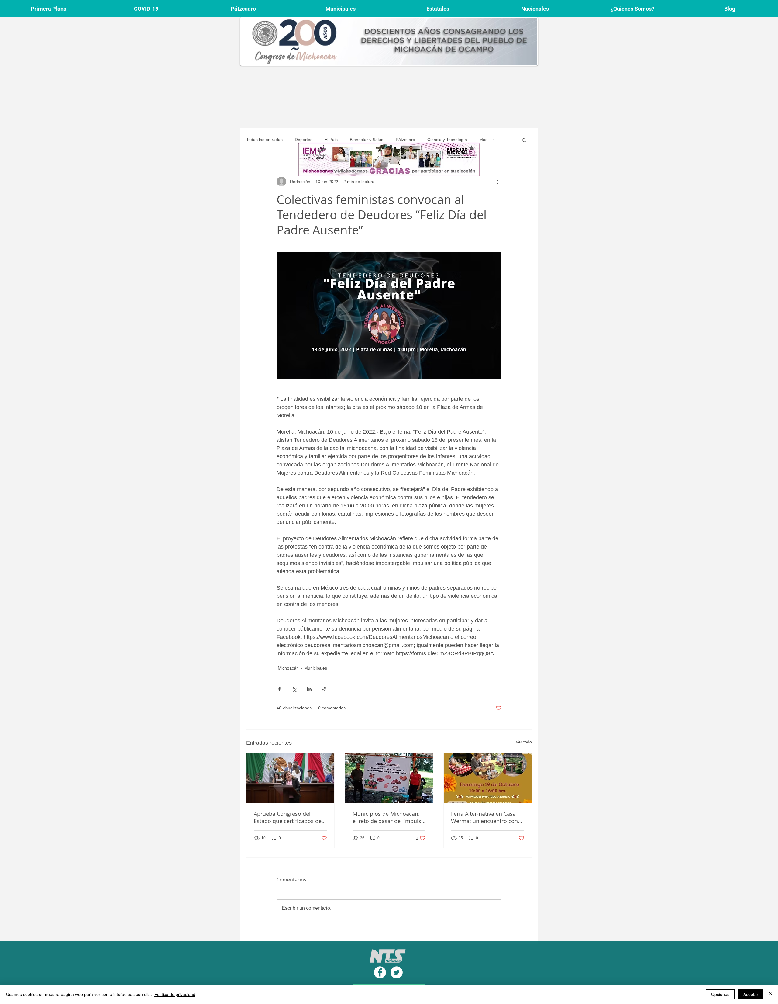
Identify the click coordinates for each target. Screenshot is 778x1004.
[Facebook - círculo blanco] (380, 972)
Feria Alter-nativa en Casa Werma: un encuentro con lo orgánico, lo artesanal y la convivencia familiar (487, 817)
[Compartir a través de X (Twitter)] (294, 689)
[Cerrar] (770, 994)
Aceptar (750, 994)
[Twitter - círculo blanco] (397, 972)
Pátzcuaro (405, 139)
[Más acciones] (497, 181)
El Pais (331, 139)
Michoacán (288, 668)
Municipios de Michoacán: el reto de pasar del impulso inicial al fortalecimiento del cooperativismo (389, 817)
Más (483, 139)
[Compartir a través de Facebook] (279, 689)
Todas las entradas (264, 139)
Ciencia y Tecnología (447, 139)
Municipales (315, 668)
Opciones (720, 994)
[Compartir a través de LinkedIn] (309, 689)
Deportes (303, 139)
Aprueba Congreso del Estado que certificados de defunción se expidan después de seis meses (288, 817)
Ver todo (524, 741)
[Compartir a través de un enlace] (324, 689)
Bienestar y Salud (367, 139)
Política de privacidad (174, 994)
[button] (524, 139)
